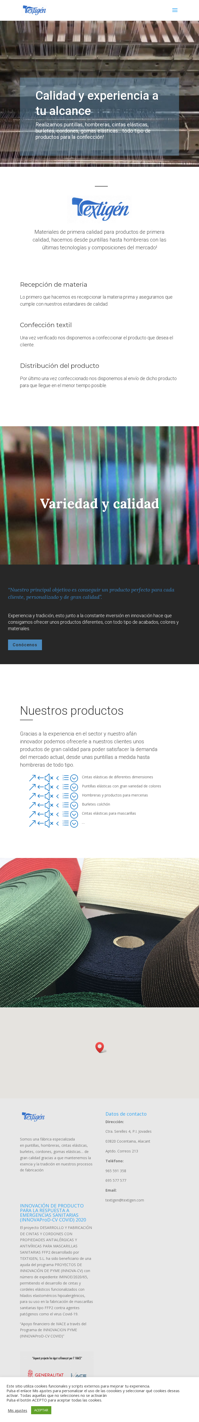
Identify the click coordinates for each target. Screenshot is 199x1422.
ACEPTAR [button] (41, 1410)
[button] (101, 1047)
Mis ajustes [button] (17, 1410)
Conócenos (25, 644)
